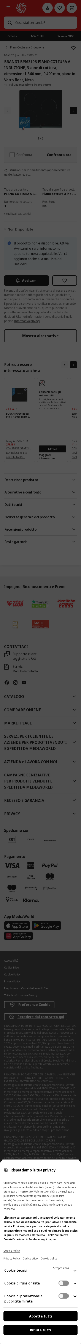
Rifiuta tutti (40, 1330)
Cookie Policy (11, 1251)
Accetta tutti (40, 1316)
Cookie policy (49, 1258)
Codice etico (30, 1258)
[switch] (64, 1283)
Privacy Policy (11, 1258)
